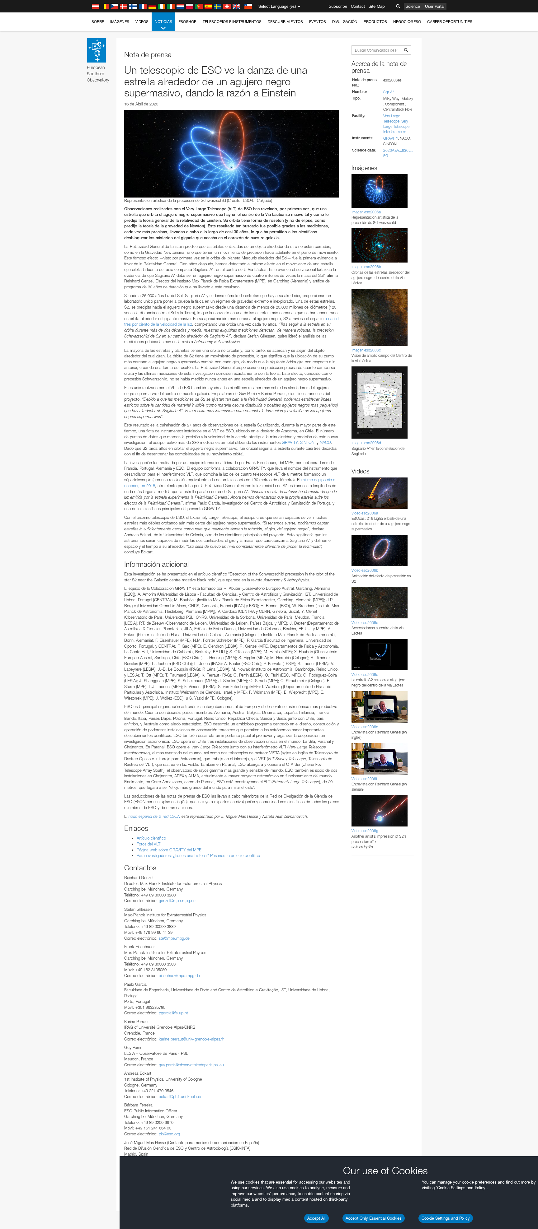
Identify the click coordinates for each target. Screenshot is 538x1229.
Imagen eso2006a (366, 212)
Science (413, 6)
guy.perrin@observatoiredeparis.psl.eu (191, 1064)
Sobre (98, 21)
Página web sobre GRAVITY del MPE (169, 849)
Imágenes (119, 21)
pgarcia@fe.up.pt (173, 1012)
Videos (142, 21)
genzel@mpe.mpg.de (177, 900)
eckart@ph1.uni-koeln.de (180, 1096)
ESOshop (187, 21)
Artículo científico (151, 838)
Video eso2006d (365, 674)
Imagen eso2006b (366, 266)
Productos (375, 21)
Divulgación (344, 21)
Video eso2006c (365, 622)
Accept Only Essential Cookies (374, 1218)
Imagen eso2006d (366, 442)
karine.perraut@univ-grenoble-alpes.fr (191, 1038)
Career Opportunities (449, 21)
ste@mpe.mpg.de (174, 938)
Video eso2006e (365, 726)
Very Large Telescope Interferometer (396, 126)
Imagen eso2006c (366, 350)
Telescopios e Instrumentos (232, 21)
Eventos (317, 21)
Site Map (377, 6)
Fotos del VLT (148, 843)
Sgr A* (388, 92)
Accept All (316, 1218)
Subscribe (338, 6)
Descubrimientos (285, 21)
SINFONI (307, 442)
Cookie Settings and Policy (446, 1218)
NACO (325, 442)
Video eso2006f (364, 778)
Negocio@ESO (407, 21)
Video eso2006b (365, 570)
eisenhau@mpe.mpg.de (179, 975)
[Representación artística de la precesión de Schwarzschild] (231, 154)
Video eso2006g (365, 830)
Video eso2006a (365, 513)
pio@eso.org (169, 1133)
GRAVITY (290, 442)
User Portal (435, 6)
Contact (358, 6)
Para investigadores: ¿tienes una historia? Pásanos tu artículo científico (198, 855)
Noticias (163, 21)
